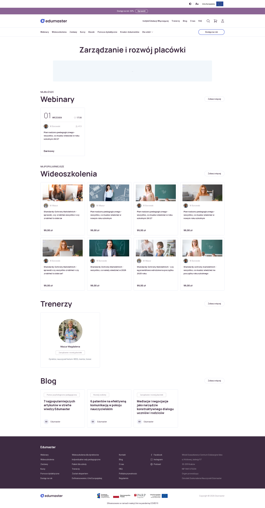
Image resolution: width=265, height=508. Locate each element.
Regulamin (123, 478)
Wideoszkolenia (59, 32)
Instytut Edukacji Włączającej (156, 21)
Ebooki (91, 32)
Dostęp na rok (211, 32)
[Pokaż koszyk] (215, 21)
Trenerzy (176, 21)
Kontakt (122, 455)
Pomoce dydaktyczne (107, 32)
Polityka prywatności (128, 474)
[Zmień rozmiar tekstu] (196, 4)
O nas (192, 21)
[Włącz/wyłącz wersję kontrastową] (190, 4)
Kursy (82, 32)
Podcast (157, 464)
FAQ (200, 21)
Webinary (44, 32)
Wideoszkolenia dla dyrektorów (85, 455)
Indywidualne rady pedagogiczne (86, 459)
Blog (185, 21)
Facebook (158, 455)
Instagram (158, 459)
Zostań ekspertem (80, 474)
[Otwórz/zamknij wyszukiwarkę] (208, 21)
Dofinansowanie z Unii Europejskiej (87, 478)
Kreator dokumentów (129, 32)
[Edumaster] (53, 21)
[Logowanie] (223, 21)
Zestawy (73, 32)
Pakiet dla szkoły (79, 464)
